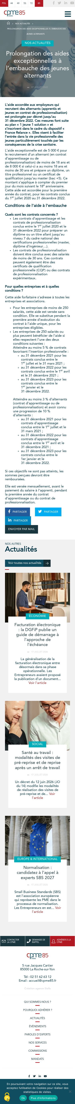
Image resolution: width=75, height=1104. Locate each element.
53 (25, 3)
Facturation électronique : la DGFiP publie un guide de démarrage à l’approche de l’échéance (37, 635)
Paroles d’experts (37, 1034)
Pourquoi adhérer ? (37, 1010)
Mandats (37, 1059)
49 (18, 3)
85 (39, 3)
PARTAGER (19, 512)
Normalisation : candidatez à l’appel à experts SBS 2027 (37, 873)
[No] (70, 1091)
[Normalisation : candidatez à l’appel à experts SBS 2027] (37, 841)
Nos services (38, 1043)
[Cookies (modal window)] (7, 1097)
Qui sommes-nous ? (37, 1002)
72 (31, 3)
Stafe (48, 988)
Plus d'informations (43, 1098)
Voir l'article (37, 683)
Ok (23, 1098)
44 (11, 3)
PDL (4, 3)
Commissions (37, 1051)
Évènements (37, 1026)
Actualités (37, 1018)
